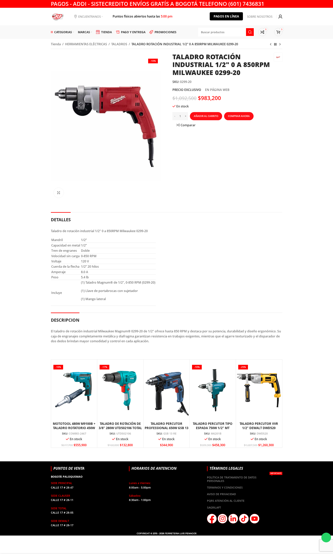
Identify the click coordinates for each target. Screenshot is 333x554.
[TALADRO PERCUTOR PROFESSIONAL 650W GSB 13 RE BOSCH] (166, 390)
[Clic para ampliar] (58, 193)
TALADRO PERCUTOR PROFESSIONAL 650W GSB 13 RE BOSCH (166, 428)
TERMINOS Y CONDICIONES (225, 487)
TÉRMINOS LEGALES (226, 468)
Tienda (56, 44)
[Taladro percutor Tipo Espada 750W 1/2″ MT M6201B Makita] (213, 390)
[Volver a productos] (275, 44)
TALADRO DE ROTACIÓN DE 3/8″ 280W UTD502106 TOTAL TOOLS (120, 428)
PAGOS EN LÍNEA (226, 16)
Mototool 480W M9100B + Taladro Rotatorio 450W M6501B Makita (74, 428)
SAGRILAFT (214, 507)
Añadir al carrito (206, 116)
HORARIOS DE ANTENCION (153, 468)
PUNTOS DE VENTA (68, 468)
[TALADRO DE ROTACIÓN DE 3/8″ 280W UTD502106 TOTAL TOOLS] (120, 390)
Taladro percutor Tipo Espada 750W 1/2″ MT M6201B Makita (212, 428)
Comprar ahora (239, 116)
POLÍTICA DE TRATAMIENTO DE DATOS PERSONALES (244, 478)
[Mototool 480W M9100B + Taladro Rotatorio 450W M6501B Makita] (74, 390)
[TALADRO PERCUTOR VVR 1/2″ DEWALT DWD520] (259, 390)
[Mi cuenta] (280, 16)
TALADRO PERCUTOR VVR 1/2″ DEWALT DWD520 (259, 426)
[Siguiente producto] (280, 44)
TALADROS (119, 44)
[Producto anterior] (270, 44)
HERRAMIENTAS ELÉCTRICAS (86, 44)
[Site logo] (57, 16)
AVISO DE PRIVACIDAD (221, 494)
